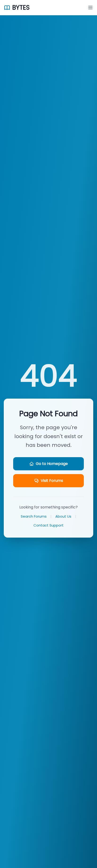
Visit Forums (52, 480)
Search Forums (34, 516)
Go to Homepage (52, 463)
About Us (63, 516)
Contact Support (48, 525)
